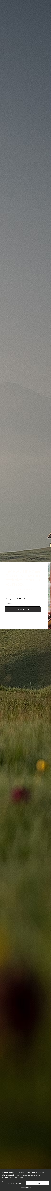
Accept (37, 1183)
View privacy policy (16, 1177)
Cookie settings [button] (25, 1187)
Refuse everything (14, 1183)
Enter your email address (15, 599)
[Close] (48, 1172)
